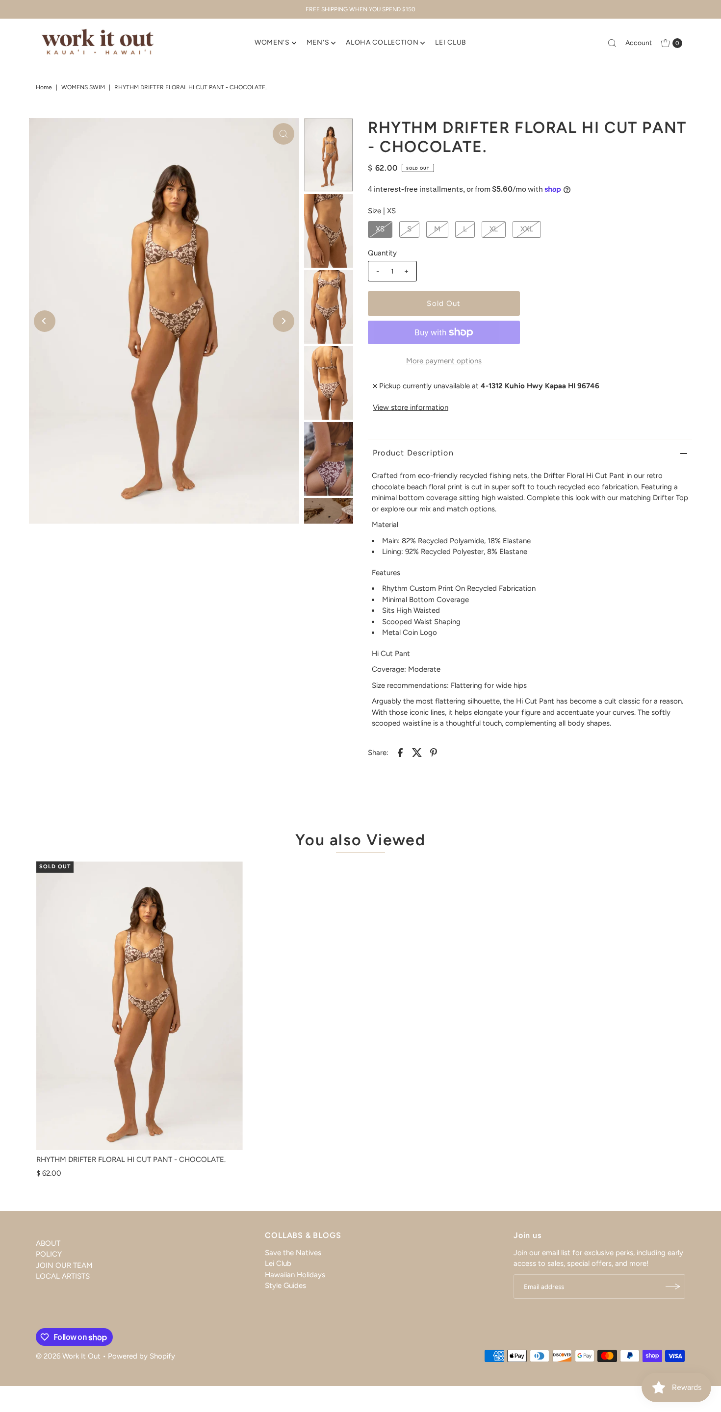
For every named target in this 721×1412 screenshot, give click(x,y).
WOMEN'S (272, 42)
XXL (526, 229)
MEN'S (318, 42)
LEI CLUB (450, 42)
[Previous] (44, 321)
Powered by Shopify (141, 1356)
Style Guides (285, 1285)
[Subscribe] (673, 1286)
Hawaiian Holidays (295, 1274)
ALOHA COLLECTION (382, 42)
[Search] (612, 43)
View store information (410, 407)
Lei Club (278, 1263)
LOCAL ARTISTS (63, 1276)
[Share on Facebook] (400, 752)
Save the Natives (293, 1252)
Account (638, 43)
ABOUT (48, 1243)
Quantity (382, 253)
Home (44, 87)
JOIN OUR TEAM (64, 1265)
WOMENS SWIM (83, 87)
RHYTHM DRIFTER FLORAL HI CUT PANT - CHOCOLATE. (131, 1159)
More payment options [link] (444, 360)
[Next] (283, 321)
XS (380, 229)
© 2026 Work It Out (68, 1356)
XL (493, 229)
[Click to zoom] (283, 134)
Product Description (413, 452)
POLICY (49, 1254)
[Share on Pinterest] (433, 752)
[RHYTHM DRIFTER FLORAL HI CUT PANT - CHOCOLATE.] (139, 1005)
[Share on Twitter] (417, 752)
